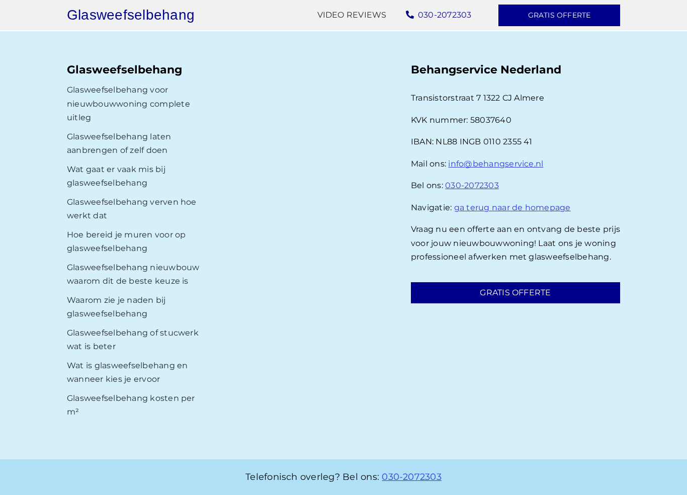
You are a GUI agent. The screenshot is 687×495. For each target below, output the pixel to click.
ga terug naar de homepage (512, 207)
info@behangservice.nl (495, 164)
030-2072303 (472, 185)
